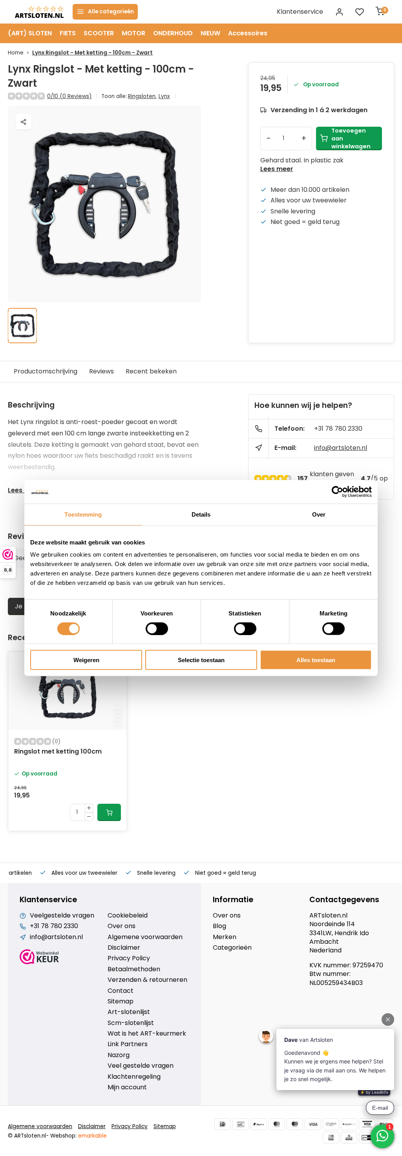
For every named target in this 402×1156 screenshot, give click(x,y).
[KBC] (349, 1137)
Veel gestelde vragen (141, 1065)
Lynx (164, 96)
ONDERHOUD (173, 33)
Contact (120, 991)
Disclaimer (124, 947)
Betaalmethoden (134, 969)
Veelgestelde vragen (62, 915)
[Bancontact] (240, 1124)
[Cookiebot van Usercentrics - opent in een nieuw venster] (337, 491)
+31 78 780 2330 (338, 428)
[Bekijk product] (109, 812)
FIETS (68, 33)
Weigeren (86, 660)
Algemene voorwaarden (145, 937)
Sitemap (120, 1001)
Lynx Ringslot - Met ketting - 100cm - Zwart (92, 52)
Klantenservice (300, 11)
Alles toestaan (315, 660)
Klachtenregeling (134, 1076)
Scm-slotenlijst (131, 1023)
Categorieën (232, 947)
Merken (224, 937)
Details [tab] (201, 514)
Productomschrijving (45, 371)
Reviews (101, 371)
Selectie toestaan (201, 660)
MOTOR (133, 33)
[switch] (157, 628)
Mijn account (127, 1087)
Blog (219, 926)
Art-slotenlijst (129, 1012)
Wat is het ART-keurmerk (147, 1033)
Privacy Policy (129, 958)
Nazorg (119, 1055)
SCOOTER (99, 33)
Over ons (121, 926)
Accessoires (247, 33)
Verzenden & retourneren (147, 980)
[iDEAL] (222, 1124)
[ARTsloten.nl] (39, 12)
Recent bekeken (151, 371)
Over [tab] (318, 514)
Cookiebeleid (128, 915)
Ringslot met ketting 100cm (58, 751)
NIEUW (210, 33)
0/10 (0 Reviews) (69, 96)
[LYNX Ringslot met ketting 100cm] (67, 691)
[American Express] (331, 1137)
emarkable (92, 1136)
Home (16, 52)
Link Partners (128, 1044)
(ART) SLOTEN (30, 33)
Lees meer (276, 169)
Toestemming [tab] (83, 514)
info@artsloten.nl (340, 447)
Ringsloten (142, 96)
